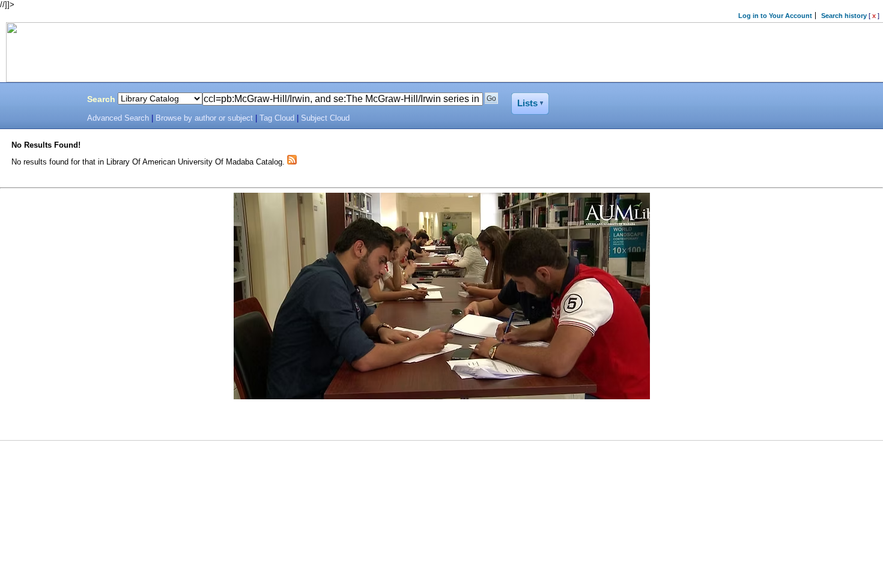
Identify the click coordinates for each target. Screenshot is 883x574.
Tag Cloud (276, 118)
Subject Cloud (325, 118)
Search (101, 99)
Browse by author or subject (204, 118)
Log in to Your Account (775, 15)
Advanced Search (118, 118)
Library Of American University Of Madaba (40, 101)
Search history (844, 15)
